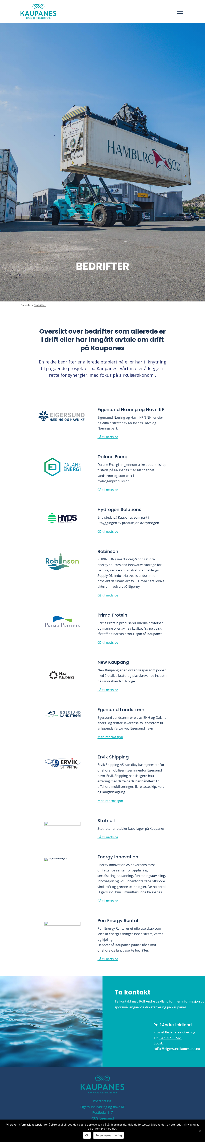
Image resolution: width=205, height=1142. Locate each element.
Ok (87, 1135)
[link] (38, 11)
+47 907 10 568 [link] (170, 1038)
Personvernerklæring (108, 1135)
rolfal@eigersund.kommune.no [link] (177, 1048)
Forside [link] (25, 305)
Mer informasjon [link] (110, 737)
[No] (200, 1131)
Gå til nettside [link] (107, 437)
